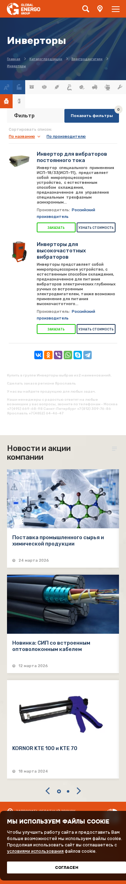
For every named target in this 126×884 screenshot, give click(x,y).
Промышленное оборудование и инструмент (119, 87)
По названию (22, 136)
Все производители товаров (19, 87)
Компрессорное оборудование (94, 87)
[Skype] (78, 355)
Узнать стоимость (96, 228)
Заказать (56, 228)
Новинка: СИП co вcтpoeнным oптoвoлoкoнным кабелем (51, 646)
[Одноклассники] (48, 355)
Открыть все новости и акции (115, 448)
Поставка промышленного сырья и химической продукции (58, 540)
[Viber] (58, 355)
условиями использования (35, 851)
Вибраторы (44, 87)
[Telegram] (87, 355)
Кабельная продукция (69, 87)
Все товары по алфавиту (6, 87)
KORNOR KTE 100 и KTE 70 (44, 748)
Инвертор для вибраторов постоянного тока (72, 157)
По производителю (66, 136)
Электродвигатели (6, 101)
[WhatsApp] (68, 355)
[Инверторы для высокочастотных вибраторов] (19, 251)
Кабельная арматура (56, 87)
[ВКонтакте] (38, 355)
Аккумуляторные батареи (31, 87)
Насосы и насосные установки (107, 87)
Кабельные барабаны (82, 87)
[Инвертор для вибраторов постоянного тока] (19, 161)
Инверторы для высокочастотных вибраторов (61, 250)
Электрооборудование (19, 101)
